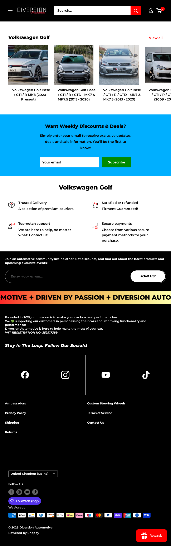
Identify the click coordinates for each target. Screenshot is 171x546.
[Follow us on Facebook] (11, 492)
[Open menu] (10, 10)
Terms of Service (99, 413)
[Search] (136, 10)
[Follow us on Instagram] (19, 492)
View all (156, 38)
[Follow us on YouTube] (27, 492)
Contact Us (95, 422)
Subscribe (116, 162)
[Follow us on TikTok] (35, 492)
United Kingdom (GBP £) (29, 473)
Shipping (12, 422)
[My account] (151, 10)
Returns (11, 432)
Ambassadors (15, 403)
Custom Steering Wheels (106, 403)
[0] (159, 10)
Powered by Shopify (23, 533)
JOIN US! (148, 276)
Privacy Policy (15, 413)
